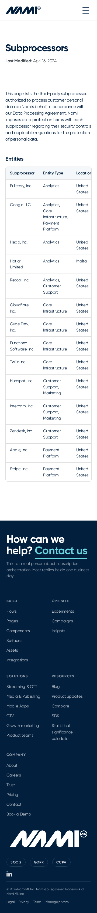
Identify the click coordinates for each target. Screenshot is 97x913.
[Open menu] (86, 10)
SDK (55, 715)
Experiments (63, 611)
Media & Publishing (23, 696)
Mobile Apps (17, 706)
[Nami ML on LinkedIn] (9, 874)
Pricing (12, 794)
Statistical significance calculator (62, 732)
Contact (14, 804)
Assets (12, 650)
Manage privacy (57, 902)
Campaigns (62, 621)
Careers (13, 775)
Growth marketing (22, 725)
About (11, 765)
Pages (12, 621)
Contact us (61, 550)
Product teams (19, 735)
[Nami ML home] (23, 10)
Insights (58, 630)
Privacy (24, 902)
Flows (11, 611)
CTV (10, 715)
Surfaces (14, 640)
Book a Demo (18, 814)
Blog (56, 686)
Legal (10, 902)
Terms (37, 902)
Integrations (17, 660)
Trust (10, 784)
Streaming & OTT (21, 686)
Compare (60, 706)
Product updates (67, 696)
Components (18, 630)
